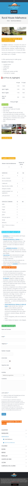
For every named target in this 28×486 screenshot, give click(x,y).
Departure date (5, 365)
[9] (23, 126)
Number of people (6, 350)
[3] (23, 131)
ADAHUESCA (5, 436)
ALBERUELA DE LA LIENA (8, 466)
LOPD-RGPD (5, 393)
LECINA (4, 462)
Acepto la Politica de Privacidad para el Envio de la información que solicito (14, 396)
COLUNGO (4, 446)
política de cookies (15, 482)
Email (3, 336)
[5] (7, 129)
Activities (4, 372)
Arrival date (4, 358)
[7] (14, 131)
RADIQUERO (5, 433)
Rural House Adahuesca (10, 442)
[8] (18, 126)
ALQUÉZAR (5, 430)
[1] (18, 131)
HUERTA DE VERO (6, 459)
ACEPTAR (15, 484)
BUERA (3, 449)
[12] (14, 126)
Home (8, 20)
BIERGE (4, 452)
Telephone (4, 343)
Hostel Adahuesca (8, 439)
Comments (4, 378)
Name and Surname (6, 329)
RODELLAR (4, 456)
